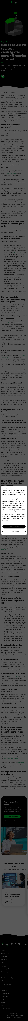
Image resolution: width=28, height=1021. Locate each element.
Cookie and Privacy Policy (9, 511)
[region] (14, 510)
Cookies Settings (14, 531)
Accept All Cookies (14, 527)
